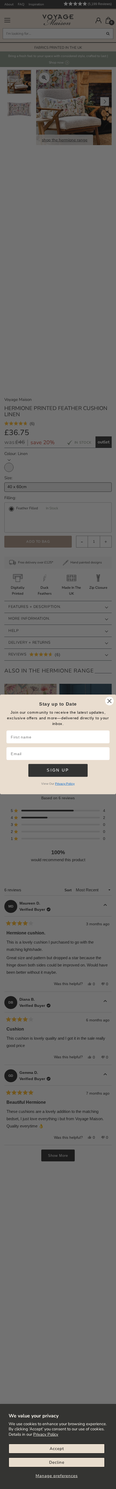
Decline (56, 1462)
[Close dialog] (109, 701)
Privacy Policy (45, 1434)
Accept (57, 1448)
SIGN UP (58, 770)
